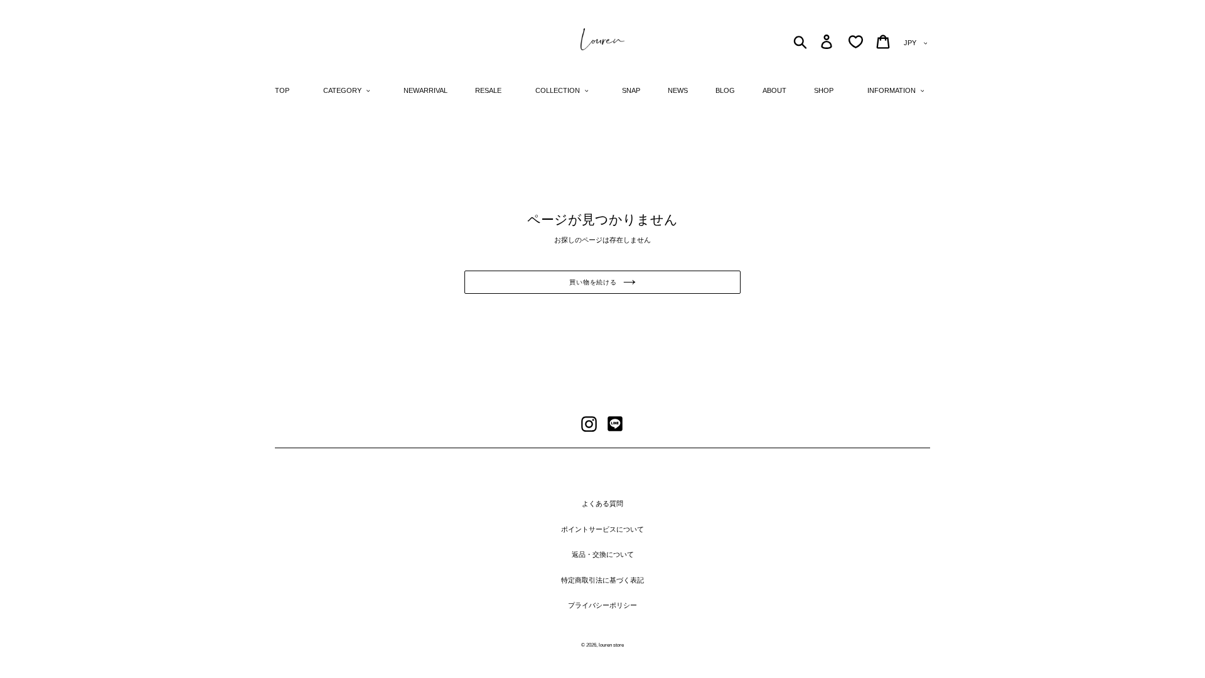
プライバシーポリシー (602, 605)
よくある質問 (602, 503)
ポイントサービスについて (602, 529)
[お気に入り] (855, 42)
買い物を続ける (593, 282)
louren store (611, 645)
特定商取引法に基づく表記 (602, 580)
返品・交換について (603, 554)
